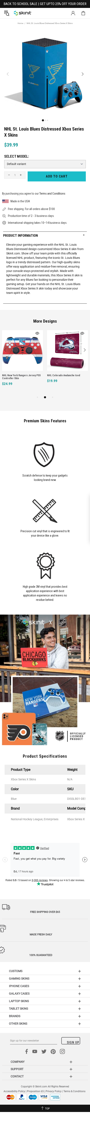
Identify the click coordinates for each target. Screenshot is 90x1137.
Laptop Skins (19, 1001)
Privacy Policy (54, 1091)
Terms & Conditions (74, 1091)
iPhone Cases (19, 986)
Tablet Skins (18, 1008)
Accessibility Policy (14, 1091)
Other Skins (18, 1023)
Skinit (22, 13)
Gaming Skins (19, 978)
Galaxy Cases (19, 993)
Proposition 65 (35, 1091)
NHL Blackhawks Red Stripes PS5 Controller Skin (49, 377)
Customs (15, 971)
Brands (14, 1016)
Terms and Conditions (52, 193)
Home (20, 23)
